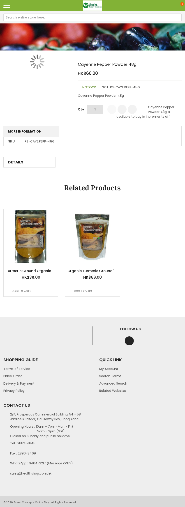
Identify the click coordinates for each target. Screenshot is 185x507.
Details (15, 162)
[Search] (178, 17)
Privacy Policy (14, 390)
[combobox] (92, 17)
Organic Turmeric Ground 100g (94, 270)
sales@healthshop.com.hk (30, 473)
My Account (108, 369)
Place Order (12, 376)
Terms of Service (16, 369)
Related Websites (113, 390)
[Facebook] (129, 340)
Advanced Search (113, 383)
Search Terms (110, 376)
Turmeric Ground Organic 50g (32, 270)
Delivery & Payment (19, 383)
